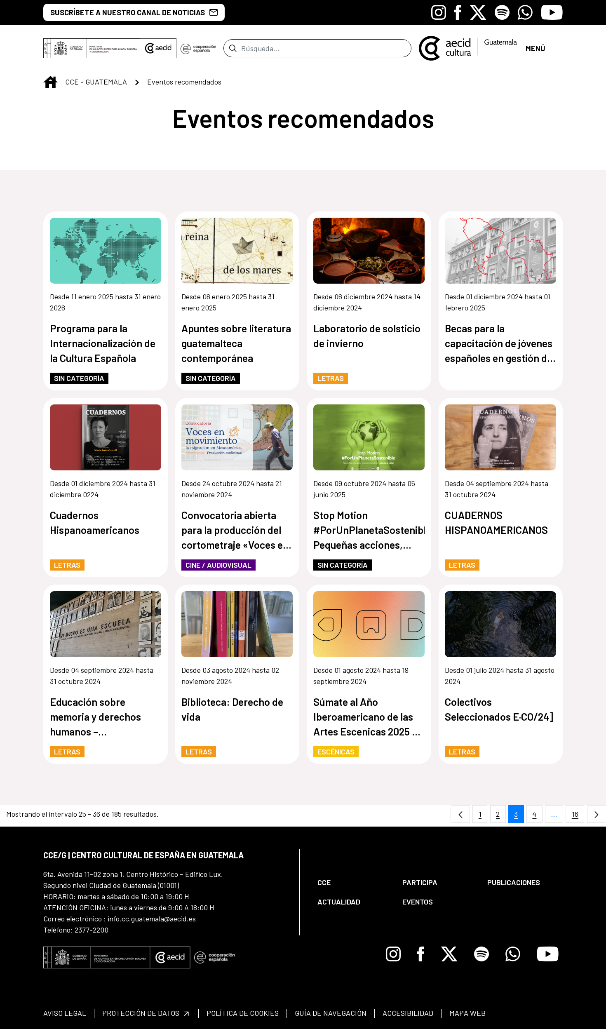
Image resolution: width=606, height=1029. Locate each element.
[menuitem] (353, 882)
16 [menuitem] (578, 816)
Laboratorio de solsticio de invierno (366, 335)
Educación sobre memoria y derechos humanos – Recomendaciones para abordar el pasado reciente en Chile (102, 717)
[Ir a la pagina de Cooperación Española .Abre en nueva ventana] (198, 48)
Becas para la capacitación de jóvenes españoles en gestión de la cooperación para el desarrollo (498, 343)
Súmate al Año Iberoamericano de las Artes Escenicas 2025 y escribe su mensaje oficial (365, 717)
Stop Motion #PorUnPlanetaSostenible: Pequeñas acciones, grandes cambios (369, 530)
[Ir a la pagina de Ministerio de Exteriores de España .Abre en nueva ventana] (91, 48)
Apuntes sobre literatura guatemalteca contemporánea (236, 343)
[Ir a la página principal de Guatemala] (468, 47)
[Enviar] (233, 48)
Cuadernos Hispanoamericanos (94, 522)
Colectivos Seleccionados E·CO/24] (499, 709)
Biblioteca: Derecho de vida (232, 709)
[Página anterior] (460, 814)
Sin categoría (79, 378)
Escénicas (336, 751)
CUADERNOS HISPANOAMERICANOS (496, 522)
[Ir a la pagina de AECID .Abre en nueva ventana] (158, 48)
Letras (330, 378)
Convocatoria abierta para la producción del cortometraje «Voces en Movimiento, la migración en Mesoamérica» (235, 530)
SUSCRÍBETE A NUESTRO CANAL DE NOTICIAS (127, 12)
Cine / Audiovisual (218, 564)
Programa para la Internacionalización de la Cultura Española (102, 343)
